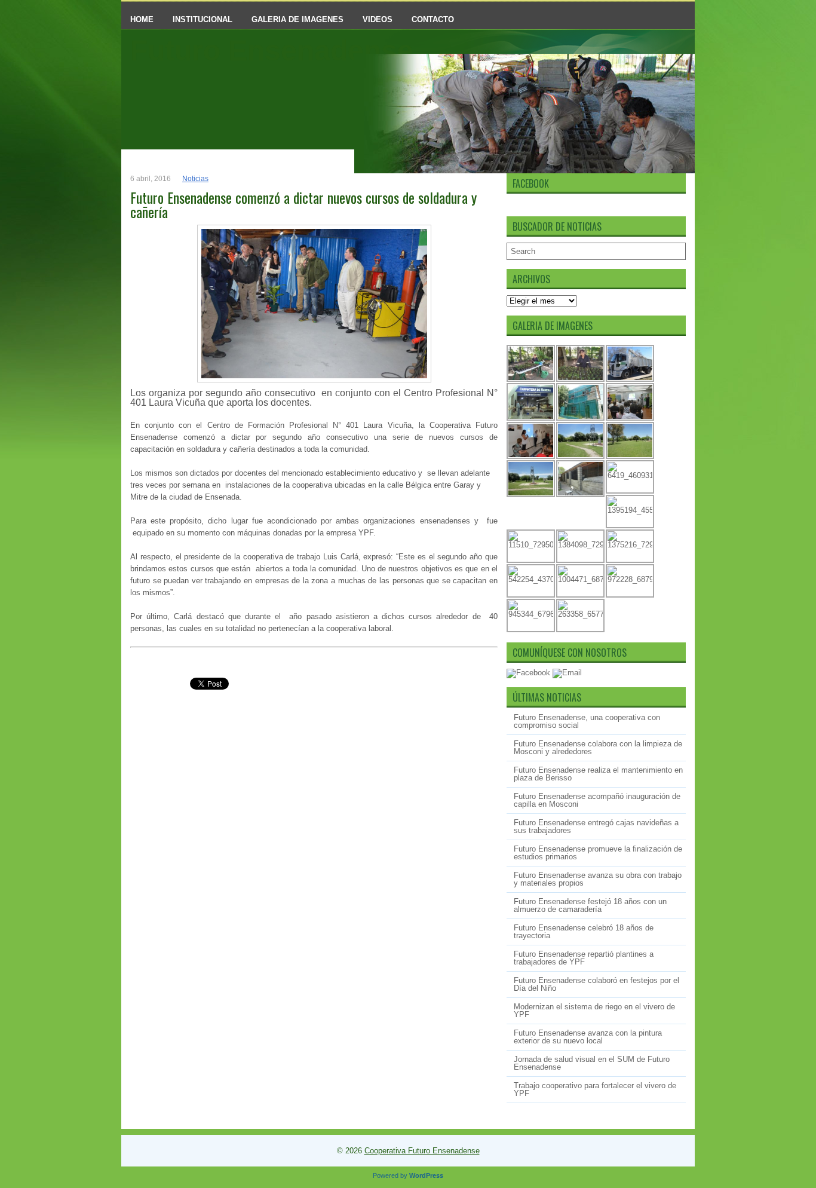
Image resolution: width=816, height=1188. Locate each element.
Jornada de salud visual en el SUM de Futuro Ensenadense (592, 1063)
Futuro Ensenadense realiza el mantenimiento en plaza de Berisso (598, 774)
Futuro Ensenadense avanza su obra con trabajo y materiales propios (598, 879)
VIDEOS (377, 19)
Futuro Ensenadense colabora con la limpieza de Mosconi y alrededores (598, 747)
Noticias (195, 178)
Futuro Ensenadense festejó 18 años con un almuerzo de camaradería (590, 905)
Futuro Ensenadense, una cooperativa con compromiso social (587, 721)
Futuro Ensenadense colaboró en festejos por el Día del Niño (596, 984)
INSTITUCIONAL (202, 19)
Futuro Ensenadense (271, 50)
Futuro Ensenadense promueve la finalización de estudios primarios (598, 852)
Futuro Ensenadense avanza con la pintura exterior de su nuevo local (588, 1036)
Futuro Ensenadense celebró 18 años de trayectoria (584, 931)
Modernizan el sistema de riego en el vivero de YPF (594, 1010)
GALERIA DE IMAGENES (297, 19)
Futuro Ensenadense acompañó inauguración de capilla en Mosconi (597, 800)
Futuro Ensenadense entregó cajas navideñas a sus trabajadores (596, 826)
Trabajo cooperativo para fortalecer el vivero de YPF (595, 1089)
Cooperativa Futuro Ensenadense (422, 1150)
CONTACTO (433, 19)
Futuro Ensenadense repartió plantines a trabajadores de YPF (584, 958)
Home (142, 19)
